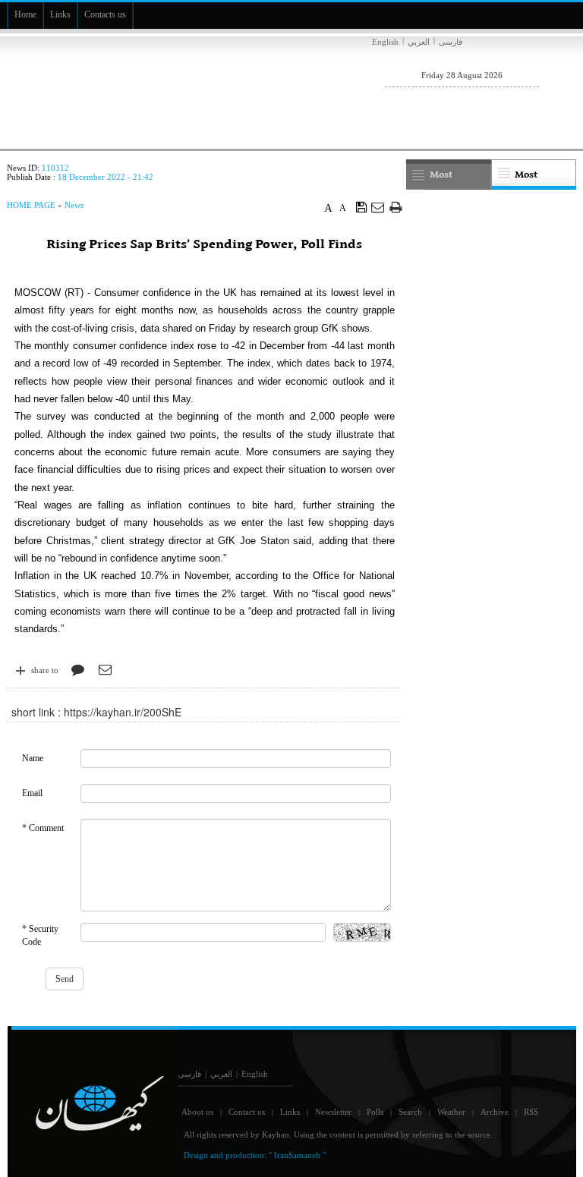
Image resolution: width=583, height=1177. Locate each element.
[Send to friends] (378, 206)
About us (197, 1111)
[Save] (361, 206)
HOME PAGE (31, 204)
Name (32, 758)
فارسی (450, 41)
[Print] (395, 206)
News (74, 204)
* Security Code (40, 935)
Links (290, 1111)
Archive (495, 1111)
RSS (531, 1111)
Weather (451, 1111)
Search (410, 1111)
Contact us (246, 1111)
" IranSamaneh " (297, 1155)
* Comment (43, 828)
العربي (419, 41)
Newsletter (333, 1111)
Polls (375, 1111)
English (385, 41)
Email (32, 793)
